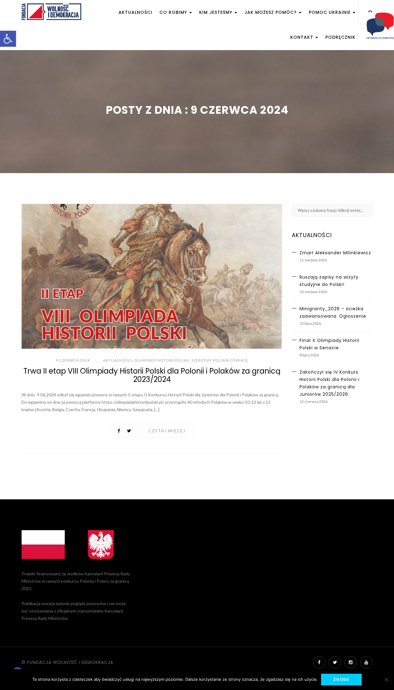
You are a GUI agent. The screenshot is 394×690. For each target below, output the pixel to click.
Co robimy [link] (174, 12)
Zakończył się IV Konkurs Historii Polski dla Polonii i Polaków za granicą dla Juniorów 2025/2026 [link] (330, 383)
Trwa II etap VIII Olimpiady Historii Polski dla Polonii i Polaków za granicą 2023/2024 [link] (151, 375)
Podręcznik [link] (340, 37)
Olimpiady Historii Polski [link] (161, 360)
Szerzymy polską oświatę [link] (219, 360)
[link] (8, 39)
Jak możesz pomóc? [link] (271, 12)
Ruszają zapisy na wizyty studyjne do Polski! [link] (329, 281)
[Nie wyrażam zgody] (386, 679)
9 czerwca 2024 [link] (73, 360)
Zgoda (341, 679)
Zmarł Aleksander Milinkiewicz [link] (335, 253)
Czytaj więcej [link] (166, 430)
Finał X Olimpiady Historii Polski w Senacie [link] (330, 344)
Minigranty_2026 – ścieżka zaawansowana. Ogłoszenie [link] (333, 312)
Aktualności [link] (135, 12)
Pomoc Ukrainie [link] (330, 12)
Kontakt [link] (302, 37)
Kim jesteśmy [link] (216, 12)
